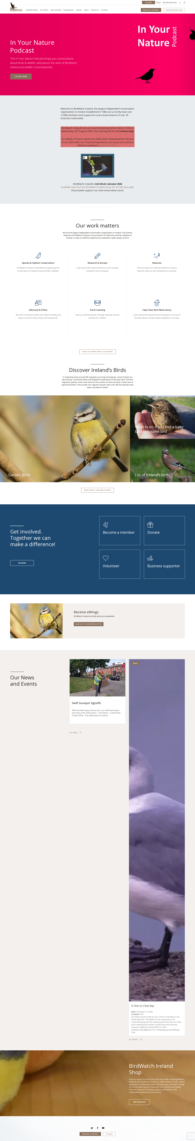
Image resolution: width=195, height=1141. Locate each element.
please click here (108, 145)
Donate (109, 1134)
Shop (158, 2)
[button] (97, 351)
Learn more (21, 79)
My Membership (170, 2)
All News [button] (73, 732)
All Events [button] (133, 1039)
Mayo (135, 663)
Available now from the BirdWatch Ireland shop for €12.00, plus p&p (97, 187)
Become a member (90, 1134)
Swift (119, 663)
